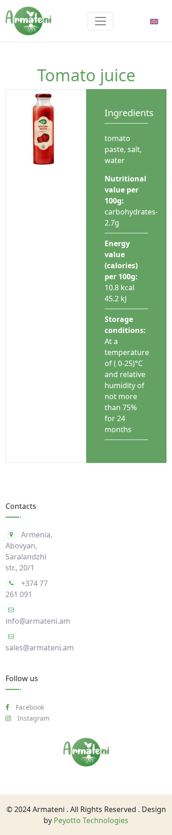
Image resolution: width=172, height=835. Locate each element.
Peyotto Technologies (91, 820)
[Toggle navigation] (100, 21)
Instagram (33, 718)
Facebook (29, 707)
